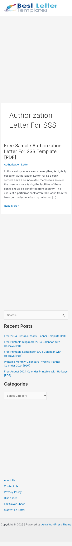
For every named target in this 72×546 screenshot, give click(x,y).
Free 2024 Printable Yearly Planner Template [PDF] (35, 335)
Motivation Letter (14, 509)
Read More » (12, 206)
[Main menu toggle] (64, 8)
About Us (9, 480)
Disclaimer (10, 497)
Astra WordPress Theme (56, 524)
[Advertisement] (36, 54)
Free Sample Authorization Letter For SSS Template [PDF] (32, 151)
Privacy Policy (13, 492)
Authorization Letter (16, 164)
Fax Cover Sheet (14, 503)
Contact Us (11, 486)
